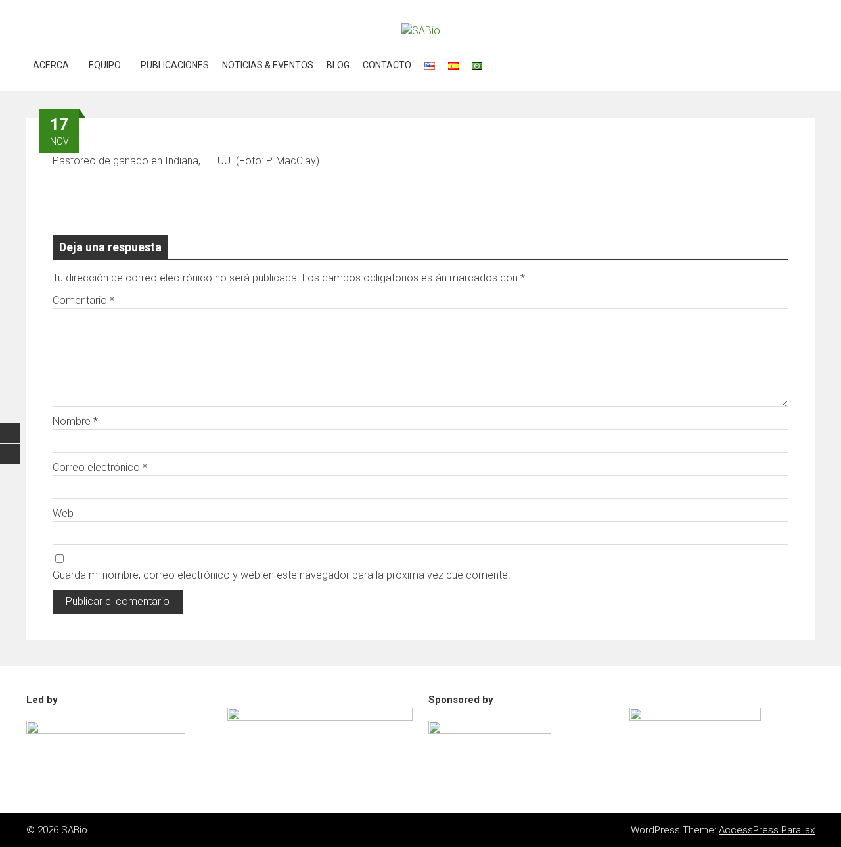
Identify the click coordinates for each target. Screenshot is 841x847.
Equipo (105, 65)
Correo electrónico (100, 467)
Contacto (387, 65)
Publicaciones (175, 65)
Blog (338, 65)
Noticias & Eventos (267, 65)
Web (63, 513)
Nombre (75, 421)
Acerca (51, 65)
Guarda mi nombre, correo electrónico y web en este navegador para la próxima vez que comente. (282, 575)
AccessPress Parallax (767, 830)
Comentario (83, 300)
